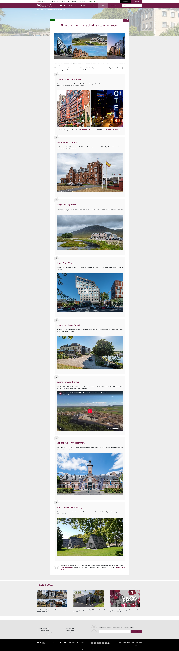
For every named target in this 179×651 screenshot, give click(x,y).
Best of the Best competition (72, 634)
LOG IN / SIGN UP (57, 1)
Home (38, 9)
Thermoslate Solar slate (45, 630)
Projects (52, 20)
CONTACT (113, 5)
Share (124, 20)
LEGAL (65, 642)
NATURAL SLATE (72, 5)
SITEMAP (82, 642)
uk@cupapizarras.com (137, 645)
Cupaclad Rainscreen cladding (46, 632)
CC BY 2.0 (108, 130)
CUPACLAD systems (66, 567)
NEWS (103, 5)
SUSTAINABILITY (92, 1)
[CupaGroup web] (41, 643)
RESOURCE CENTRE (66, 1)
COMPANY (93, 5)
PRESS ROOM (75, 1)
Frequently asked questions (72, 632)
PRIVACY (60, 642)
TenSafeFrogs (116, 130)
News (42, 9)
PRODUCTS (62, 5)
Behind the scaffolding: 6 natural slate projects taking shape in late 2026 (51, 610)
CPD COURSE (83, 1)
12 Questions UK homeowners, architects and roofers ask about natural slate (125, 610)
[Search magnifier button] (140, 5)
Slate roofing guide (70, 628)
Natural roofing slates (44, 628)
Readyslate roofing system (45, 634)
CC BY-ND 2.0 (83, 130)
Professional (125, 1)
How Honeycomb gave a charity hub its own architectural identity (89, 610)
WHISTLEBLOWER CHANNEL (73, 642)
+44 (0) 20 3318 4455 (126, 645)
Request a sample (70, 630)
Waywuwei (92, 130)
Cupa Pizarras (84, 649)
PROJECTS (83, 5)
